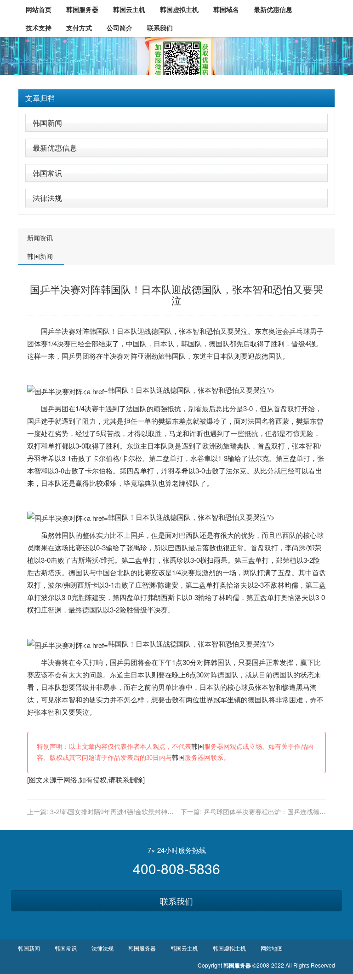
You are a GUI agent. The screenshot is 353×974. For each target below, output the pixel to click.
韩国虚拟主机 (229, 948)
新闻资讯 (40, 237)
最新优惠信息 (55, 147)
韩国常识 (47, 173)
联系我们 (176, 901)
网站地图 (272, 948)
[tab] (176, 98)
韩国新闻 (47, 122)
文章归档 (40, 98)
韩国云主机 (184, 948)
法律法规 (47, 197)
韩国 (96, 331)
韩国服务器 (142, 948)
